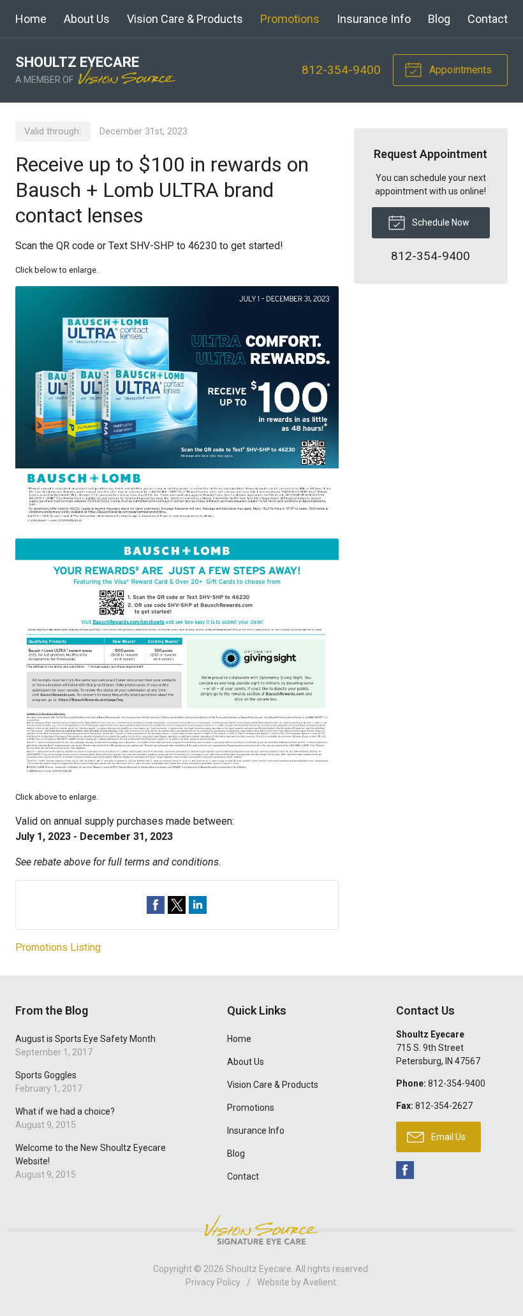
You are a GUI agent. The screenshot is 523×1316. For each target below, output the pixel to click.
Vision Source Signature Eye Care (261, 1230)
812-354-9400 (341, 69)
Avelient (319, 1282)
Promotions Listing (58, 947)
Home (31, 18)
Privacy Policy (213, 1282)
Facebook (405, 1170)
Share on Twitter (177, 905)
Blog (439, 18)
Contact (488, 18)
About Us (87, 18)
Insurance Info (374, 18)
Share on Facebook (156, 905)
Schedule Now (439, 222)
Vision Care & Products (185, 18)
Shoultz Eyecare (258, 1269)
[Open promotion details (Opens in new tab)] (177, 533)
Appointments (459, 70)
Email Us (447, 1137)
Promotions (290, 18)
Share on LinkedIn (198, 905)
